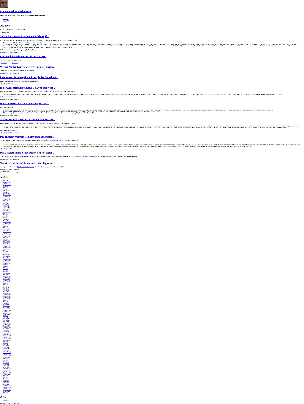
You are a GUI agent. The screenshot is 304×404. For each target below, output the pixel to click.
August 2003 (6, 391)
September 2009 (7, 297)
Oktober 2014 (6, 224)
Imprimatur (6, 20)
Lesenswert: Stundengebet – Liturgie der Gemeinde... (29, 77)
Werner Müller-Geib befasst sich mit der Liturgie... (27, 66)
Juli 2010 (5, 283)
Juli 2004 (5, 375)
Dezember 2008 (7, 308)
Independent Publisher (5, 403)
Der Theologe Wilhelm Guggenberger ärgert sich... (27, 136)
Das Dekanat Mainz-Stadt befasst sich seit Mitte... (27, 152)
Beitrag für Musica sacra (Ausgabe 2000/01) (28, 40)
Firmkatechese (17, 60)
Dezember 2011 (7, 259)
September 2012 (7, 247)
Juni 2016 (5, 202)
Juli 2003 (5, 392)
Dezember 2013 (7, 230)
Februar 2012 (6, 256)
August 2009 (6, 299)
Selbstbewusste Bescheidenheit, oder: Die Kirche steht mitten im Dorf (59, 140)
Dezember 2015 (7, 210)
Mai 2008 (5, 317)
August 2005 (6, 357)
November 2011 (7, 260)
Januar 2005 (6, 367)
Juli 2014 (5, 226)
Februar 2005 (6, 365)
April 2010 (6, 287)
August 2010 (6, 281)
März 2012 (6, 254)
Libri (4, 21)
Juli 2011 (5, 266)
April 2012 (6, 253)
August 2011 (6, 264)
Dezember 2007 (7, 323)
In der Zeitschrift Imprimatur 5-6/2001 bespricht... (27, 87)
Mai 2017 (5, 189)
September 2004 (7, 373)
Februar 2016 (6, 207)
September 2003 (7, 390)
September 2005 (7, 355)
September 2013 (7, 234)
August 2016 (6, 199)
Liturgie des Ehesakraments (27, 70)
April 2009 (6, 303)
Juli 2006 (5, 341)
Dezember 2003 (7, 385)
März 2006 (6, 347)
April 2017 (6, 190)
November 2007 (7, 324)
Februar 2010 (6, 290)
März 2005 (6, 364)
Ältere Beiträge (5, 32)
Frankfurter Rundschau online (9, 130)
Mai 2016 (5, 203)
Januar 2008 (6, 321)
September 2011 (7, 263)
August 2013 (6, 236)
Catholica (3, 52)
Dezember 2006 (7, 334)
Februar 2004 (6, 383)
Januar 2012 (6, 257)
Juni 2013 (5, 239)
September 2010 (7, 280)
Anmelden (5, 400)
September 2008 (7, 313)
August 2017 (6, 186)
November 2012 (7, 246)
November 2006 (7, 336)
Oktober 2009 (6, 296)
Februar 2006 (6, 348)
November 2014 (7, 223)
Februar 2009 (6, 306)
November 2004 (7, 370)
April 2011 (6, 270)
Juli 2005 (5, 358)
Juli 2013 (5, 237)
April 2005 (6, 363)
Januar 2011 (6, 274)
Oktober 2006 (6, 337)
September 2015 (7, 212)
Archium (5, 19)
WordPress (16, 403)
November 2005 (7, 353)
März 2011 (6, 271)
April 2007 (6, 328)
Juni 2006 (5, 343)
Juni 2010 (5, 284)
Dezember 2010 (7, 276)
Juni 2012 (5, 250)
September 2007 (7, 327)
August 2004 (6, 374)
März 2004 (6, 381)
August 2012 (6, 249)
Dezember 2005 (7, 351)
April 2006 (6, 346)
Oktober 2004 (6, 371)
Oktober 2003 (6, 388)
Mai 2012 (5, 252)
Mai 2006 (5, 344)
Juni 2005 (5, 360)
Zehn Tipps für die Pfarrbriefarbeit (25, 167)
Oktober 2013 (6, 233)
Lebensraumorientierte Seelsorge (90, 156)
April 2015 (6, 217)
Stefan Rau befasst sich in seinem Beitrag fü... (24, 36)
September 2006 (7, 338)
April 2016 (6, 205)
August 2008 (6, 314)
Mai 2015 (5, 216)
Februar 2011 (6, 273)
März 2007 (6, 330)
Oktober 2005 (6, 354)
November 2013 (7, 232)
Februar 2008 (6, 320)
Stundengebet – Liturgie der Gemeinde (16, 81)
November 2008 (7, 310)
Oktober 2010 (6, 279)
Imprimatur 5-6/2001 (14, 91)
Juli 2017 (5, 187)
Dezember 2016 (7, 195)
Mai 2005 (5, 361)
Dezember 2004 (7, 368)
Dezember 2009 (7, 293)
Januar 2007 (6, 333)
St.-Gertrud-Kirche (10, 110)
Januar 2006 (6, 350)
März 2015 (6, 219)
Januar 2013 (6, 243)
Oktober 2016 (6, 197)
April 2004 (6, 380)
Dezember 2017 (7, 182)
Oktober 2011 (6, 262)
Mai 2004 (5, 378)
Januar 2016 (6, 209)
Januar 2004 (6, 384)
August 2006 (6, 340)
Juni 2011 (5, 267)
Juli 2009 (5, 300)
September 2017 (7, 185)
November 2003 (7, 387)
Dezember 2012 (7, 244)
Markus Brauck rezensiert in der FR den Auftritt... (27, 119)
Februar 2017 (6, 193)
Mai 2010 (5, 286)
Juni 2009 (5, 301)
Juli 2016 (5, 200)
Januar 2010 (6, 291)
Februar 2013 (6, 242)
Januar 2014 (6, 229)
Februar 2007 (6, 331)
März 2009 (6, 304)
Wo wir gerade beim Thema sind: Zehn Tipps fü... (27, 163)
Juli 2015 (5, 213)
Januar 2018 (6, 180)
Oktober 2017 (6, 183)
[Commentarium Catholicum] (4, 7)
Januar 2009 (6, 307)
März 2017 (6, 192)
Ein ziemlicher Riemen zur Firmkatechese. (23, 56)
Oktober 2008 (6, 311)
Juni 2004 (5, 377)
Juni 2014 (5, 227)
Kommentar (16, 52)
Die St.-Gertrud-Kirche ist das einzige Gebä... (24, 103)
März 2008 (6, 318)
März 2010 (6, 289)
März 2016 (6, 206)
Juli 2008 (5, 316)
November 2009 (7, 294)
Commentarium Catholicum (15, 11)
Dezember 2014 (7, 222)
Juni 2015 (5, 215)
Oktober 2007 (6, 326)
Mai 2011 (5, 269)
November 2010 (7, 277)
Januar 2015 (6, 220)
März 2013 (6, 240)
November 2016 (7, 196)
